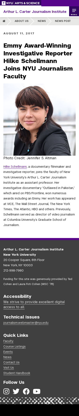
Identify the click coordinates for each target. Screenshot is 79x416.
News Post (63, 21)
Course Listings (14, 346)
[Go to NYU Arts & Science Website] (20, 3)
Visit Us (8, 367)
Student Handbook (16, 373)
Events (8, 352)
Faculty (8, 341)
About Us (21, 21)
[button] (74, 11)
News (42, 21)
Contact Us (11, 362)
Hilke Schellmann (15, 167)
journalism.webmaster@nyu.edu (25, 323)
